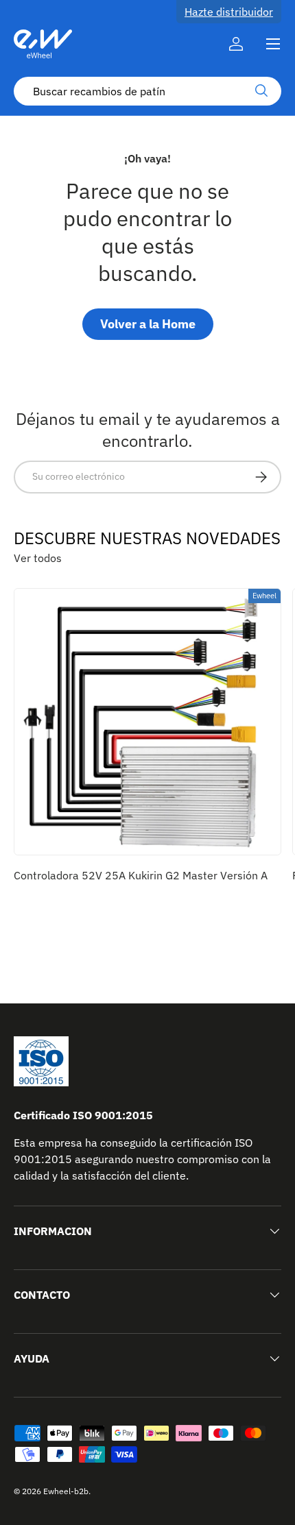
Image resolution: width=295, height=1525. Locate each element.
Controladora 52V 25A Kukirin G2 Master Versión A (141, 875)
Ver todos (38, 558)
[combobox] (147, 91)
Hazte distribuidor (229, 12)
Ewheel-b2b (65, 1491)
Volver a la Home (148, 324)
